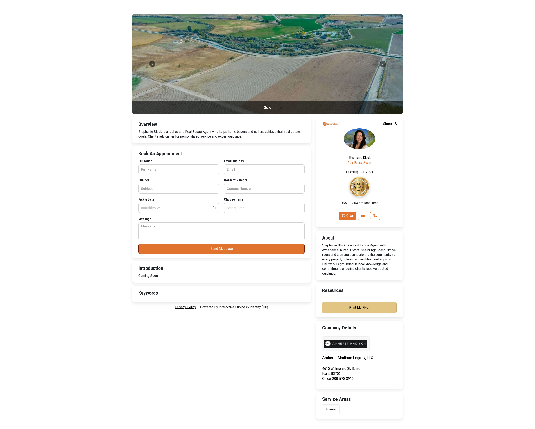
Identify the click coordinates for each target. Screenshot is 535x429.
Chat (349, 216)
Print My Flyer (359, 307)
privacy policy (185, 307)
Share (388, 124)
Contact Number (235, 180)
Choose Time (233, 199)
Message (145, 219)
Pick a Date (146, 199)
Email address (234, 161)
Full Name (145, 161)
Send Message (221, 249)
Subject (143, 180)
